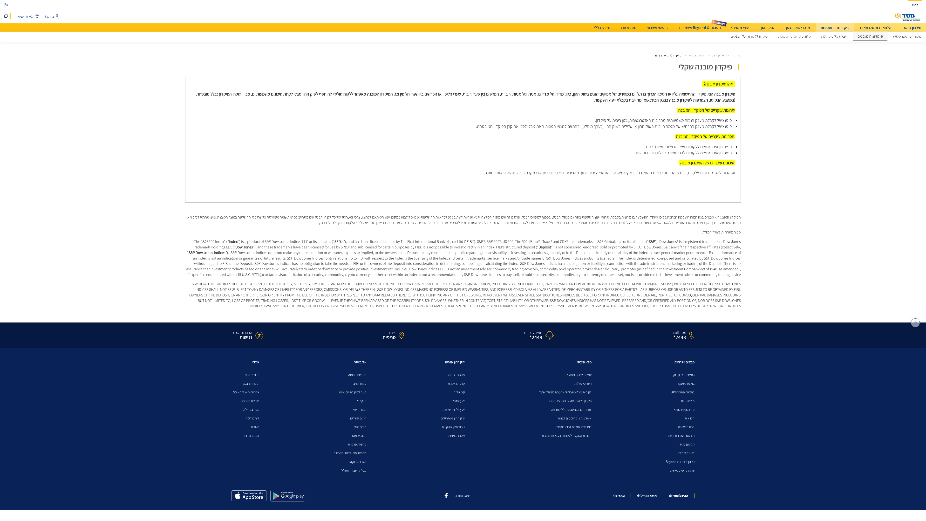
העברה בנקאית (356, 462)
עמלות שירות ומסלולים (578, 375)
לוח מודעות (252, 418)
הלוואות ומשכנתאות (875, 27)
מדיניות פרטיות (357, 444)
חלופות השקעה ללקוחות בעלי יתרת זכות (567, 436)
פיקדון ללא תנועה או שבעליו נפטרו (570, 401)
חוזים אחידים (358, 418)
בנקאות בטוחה (357, 375)
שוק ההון (767, 27)
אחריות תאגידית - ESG (245, 392)
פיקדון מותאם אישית (907, 36)
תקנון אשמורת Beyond (680, 462)
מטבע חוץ (628, 27)
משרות (255, 427)
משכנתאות (687, 401)
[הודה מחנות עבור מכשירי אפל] (249, 495)
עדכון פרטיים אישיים (682, 470)
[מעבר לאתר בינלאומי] (678, 495)
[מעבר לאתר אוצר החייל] (647, 495)
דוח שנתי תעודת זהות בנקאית (573, 427)
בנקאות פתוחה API (682, 392)
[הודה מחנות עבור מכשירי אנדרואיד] (287, 495)
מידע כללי (602, 27)
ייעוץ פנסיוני (740, 27)
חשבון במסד (911, 27)
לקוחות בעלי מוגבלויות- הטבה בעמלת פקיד (565, 392)
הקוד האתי (359, 410)
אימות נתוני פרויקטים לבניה (575, 418)
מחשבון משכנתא (684, 410)
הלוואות (689, 418)
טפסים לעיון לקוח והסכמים (350, 453)
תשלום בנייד (686, 444)
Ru (6, 5)
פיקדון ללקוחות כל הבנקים (749, 36)
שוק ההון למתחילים (453, 418)
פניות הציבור (358, 384)
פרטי (915, 5)
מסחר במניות (456, 436)
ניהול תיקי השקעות (453, 427)
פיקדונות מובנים (870, 36)
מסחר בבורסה (456, 375)
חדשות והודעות (250, 401)
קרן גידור (459, 392)
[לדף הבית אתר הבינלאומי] (907, 17)
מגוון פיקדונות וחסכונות (794, 36)
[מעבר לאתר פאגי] (619, 495)
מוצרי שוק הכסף (797, 27)
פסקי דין (361, 401)
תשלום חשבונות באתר (680, 436)
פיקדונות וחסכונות (835, 27)
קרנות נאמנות (456, 384)
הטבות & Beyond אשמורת (700, 27)
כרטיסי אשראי (658, 27)
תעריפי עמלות (583, 384)
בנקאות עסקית (685, 384)
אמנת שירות (251, 436)
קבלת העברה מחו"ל (353, 470)
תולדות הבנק (251, 384)
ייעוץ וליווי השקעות (454, 410)
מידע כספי (360, 427)
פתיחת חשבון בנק (683, 375)
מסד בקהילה (251, 410)
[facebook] (446, 495)
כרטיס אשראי (685, 427)
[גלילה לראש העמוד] (915, 322)
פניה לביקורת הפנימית (352, 392)
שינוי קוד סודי (686, 453)
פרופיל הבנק (251, 375)
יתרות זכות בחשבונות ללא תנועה (571, 410)
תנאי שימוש (359, 436)
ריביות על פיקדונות (834, 36)
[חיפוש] (5, 16)
